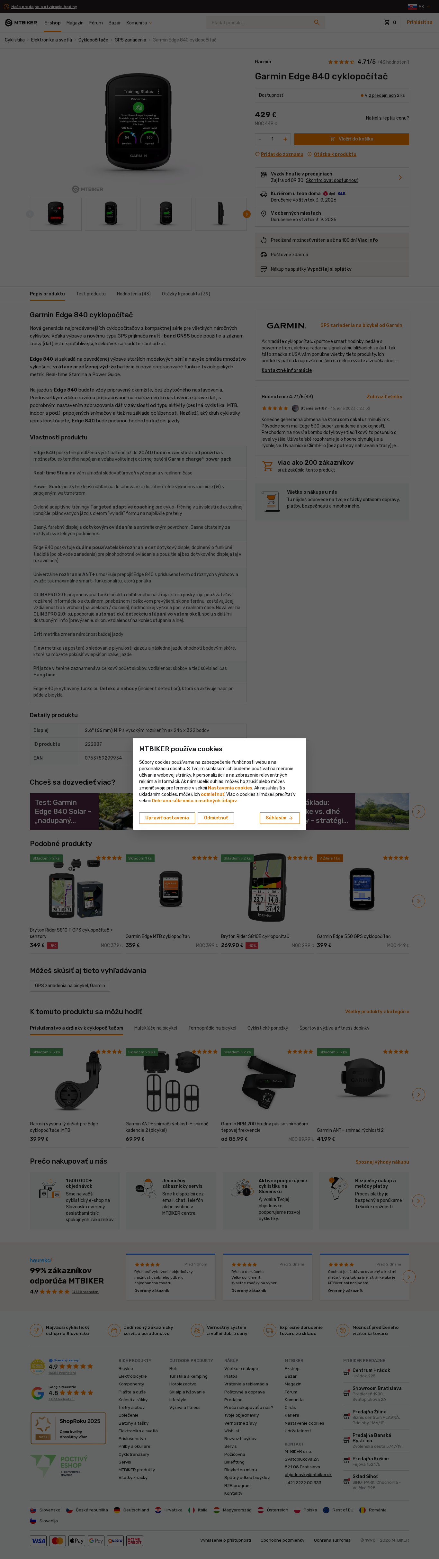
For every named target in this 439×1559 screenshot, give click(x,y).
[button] (212, 794)
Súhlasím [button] (280, 818)
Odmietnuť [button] (216, 818)
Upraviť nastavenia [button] (167, 818)
